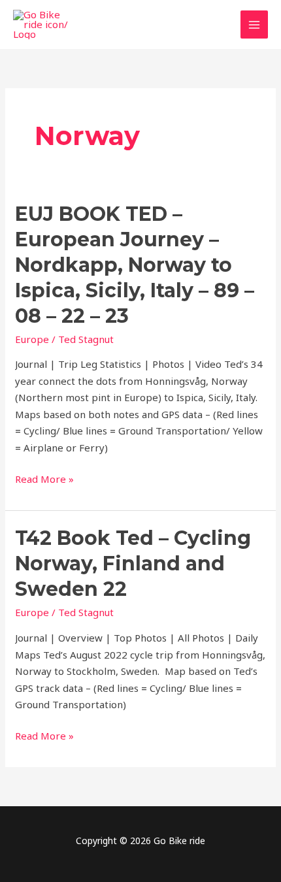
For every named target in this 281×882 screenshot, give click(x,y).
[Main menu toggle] (254, 24)
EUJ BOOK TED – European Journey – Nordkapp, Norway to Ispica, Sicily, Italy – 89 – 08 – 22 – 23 (134, 265)
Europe (32, 339)
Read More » (44, 479)
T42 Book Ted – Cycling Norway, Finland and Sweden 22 (133, 563)
